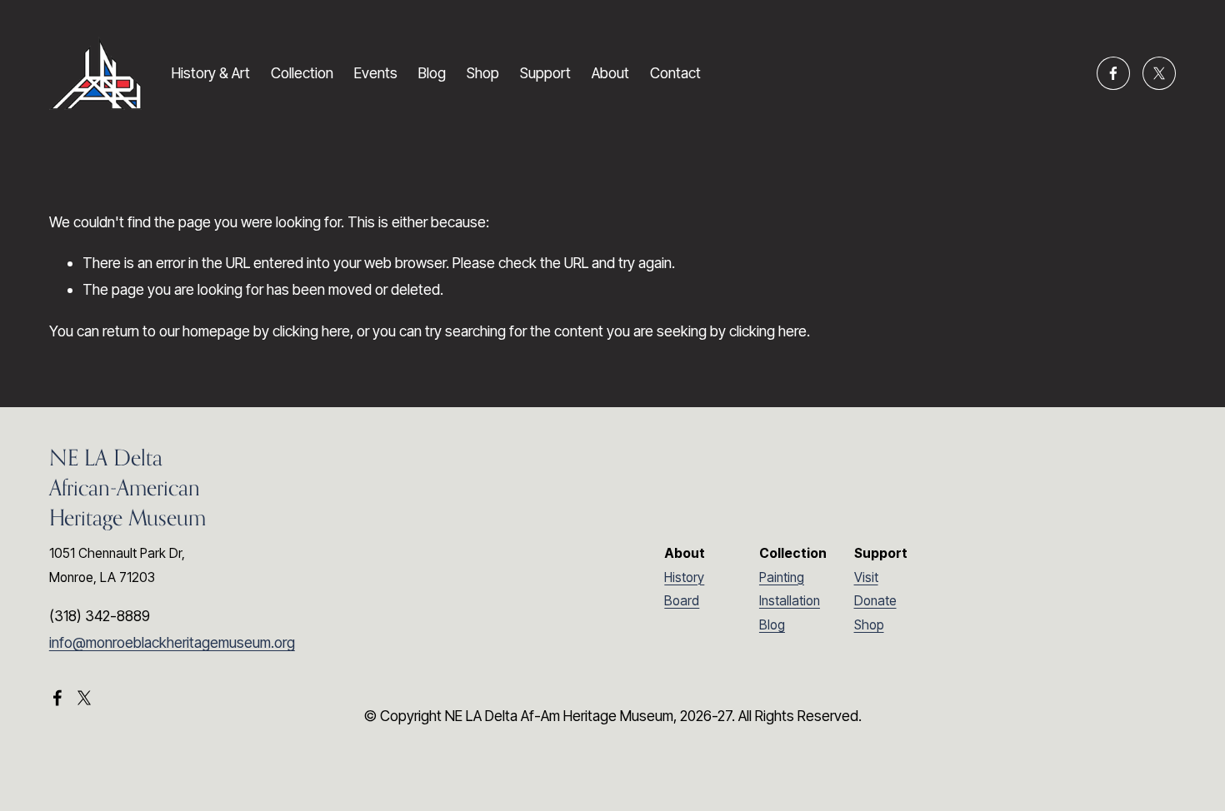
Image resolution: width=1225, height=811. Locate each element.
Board (681, 601)
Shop (483, 73)
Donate (875, 601)
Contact (675, 73)
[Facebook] (1113, 73)
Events (376, 73)
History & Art (211, 73)
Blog (432, 73)
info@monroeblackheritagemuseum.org (172, 642)
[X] (1159, 73)
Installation (789, 601)
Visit (866, 577)
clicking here (311, 331)
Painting (781, 577)
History (684, 577)
